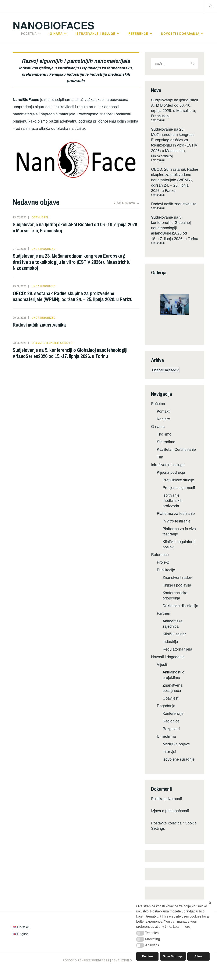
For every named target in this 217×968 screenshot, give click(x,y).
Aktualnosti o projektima (173, 674)
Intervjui (169, 751)
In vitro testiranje (177, 521)
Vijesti (162, 664)
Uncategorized (44, 249)
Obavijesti (40, 217)
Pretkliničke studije (178, 479)
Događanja (166, 705)
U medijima (166, 736)
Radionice (171, 721)
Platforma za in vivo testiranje (179, 531)
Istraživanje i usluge (95, 33)
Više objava (126, 203)
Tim (160, 457)
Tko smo (164, 434)
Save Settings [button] (173, 956)
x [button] (210, 903)
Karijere (163, 418)
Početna (29, 33)
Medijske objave (176, 743)
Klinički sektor (174, 633)
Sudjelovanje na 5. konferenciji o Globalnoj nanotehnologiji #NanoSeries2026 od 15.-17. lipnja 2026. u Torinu (70, 352)
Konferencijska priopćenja (175, 595)
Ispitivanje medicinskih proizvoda (172, 500)
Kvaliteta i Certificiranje (176, 449)
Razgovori (171, 728)
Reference (138, 33)
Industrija (170, 641)
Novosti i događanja (180, 33)
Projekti (163, 562)
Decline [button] (147, 956)
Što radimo (166, 441)
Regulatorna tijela (177, 649)
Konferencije (173, 713)
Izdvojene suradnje (179, 759)
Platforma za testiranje (176, 513)
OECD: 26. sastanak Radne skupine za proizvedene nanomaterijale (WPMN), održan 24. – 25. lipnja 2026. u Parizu (72, 296)
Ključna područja (171, 472)
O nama (56, 33)
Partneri (163, 613)
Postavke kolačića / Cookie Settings (174, 825)
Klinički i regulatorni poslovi (179, 544)
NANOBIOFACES (53, 25)
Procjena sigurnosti (179, 487)
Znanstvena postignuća (172, 687)
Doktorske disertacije (180, 605)
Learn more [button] (181, 926)
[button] (140, 933)
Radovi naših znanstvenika (39, 324)
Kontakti (163, 411)
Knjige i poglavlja (177, 585)
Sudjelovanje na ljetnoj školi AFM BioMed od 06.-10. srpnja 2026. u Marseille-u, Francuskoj (75, 227)
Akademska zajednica (172, 623)
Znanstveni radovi (178, 577)
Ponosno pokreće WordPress (86, 960)
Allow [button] (198, 956)
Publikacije (166, 569)
